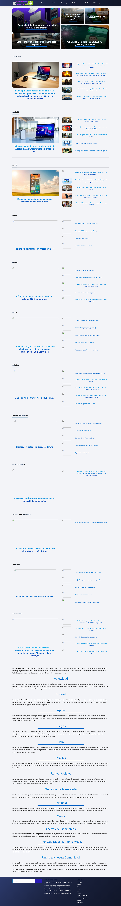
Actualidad (51, 3)
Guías (14, 215)
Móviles (43, 3)
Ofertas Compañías (20, 415)
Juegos (15, 262)
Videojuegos (97, 3)
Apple (67, 3)
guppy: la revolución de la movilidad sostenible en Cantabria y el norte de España (57, 886)
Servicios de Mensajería (21, 514)
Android (60, 3)
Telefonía (87, 3)
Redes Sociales (77, 3)
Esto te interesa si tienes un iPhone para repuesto (57, 888)
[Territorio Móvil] (22, 3)
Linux (105, 3)
